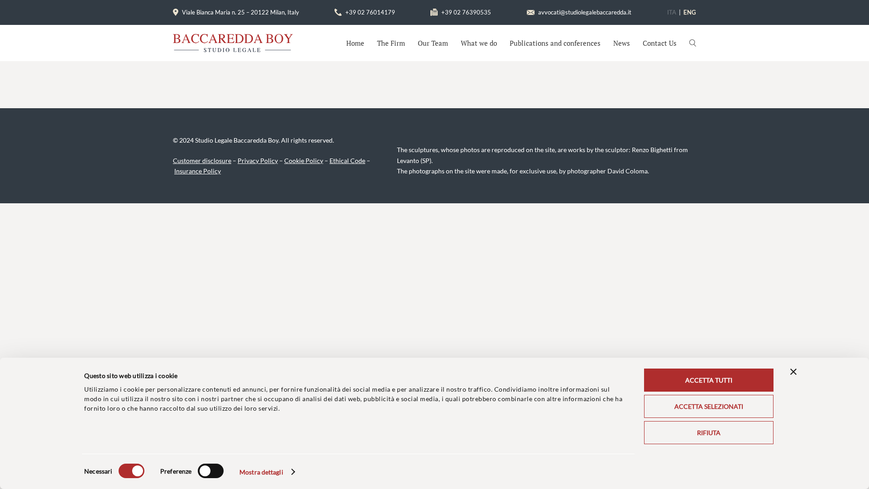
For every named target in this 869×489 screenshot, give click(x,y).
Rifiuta (709, 432)
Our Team (433, 43)
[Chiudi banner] (793, 372)
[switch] (211, 471)
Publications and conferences (555, 43)
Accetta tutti (708, 380)
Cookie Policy (303, 160)
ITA (671, 12)
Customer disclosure (202, 160)
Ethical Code (347, 160)
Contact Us (660, 43)
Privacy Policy (258, 160)
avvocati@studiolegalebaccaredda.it (584, 12)
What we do (479, 43)
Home (355, 43)
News (621, 43)
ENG (689, 12)
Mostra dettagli (261, 472)
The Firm (391, 43)
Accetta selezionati (708, 406)
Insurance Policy (197, 171)
